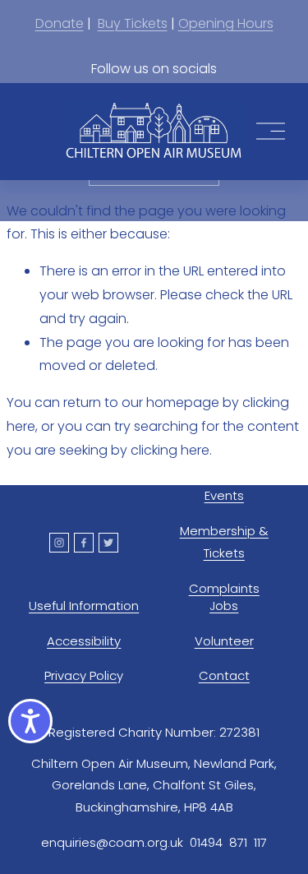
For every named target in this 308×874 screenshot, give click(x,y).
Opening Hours (226, 23)
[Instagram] (59, 543)
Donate (59, 23)
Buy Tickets (133, 23)
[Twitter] (108, 543)
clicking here (170, 450)
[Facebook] (84, 543)
